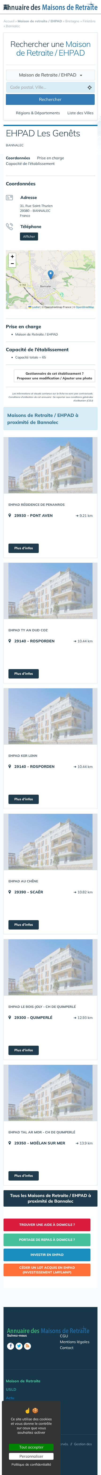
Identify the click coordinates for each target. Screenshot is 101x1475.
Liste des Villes (80, 113)
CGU (64, 1336)
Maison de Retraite (23, 1381)
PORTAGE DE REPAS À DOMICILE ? (47, 1240)
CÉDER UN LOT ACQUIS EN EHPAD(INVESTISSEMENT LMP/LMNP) (47, 1269)
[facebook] (10, 1346)
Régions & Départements (38, 113)
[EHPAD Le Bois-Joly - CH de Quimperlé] (50, 967)
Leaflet (35, 307)
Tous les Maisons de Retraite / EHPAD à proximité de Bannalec (50, 1198)
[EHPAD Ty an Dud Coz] (50, 591)
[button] (51, 275)
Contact (67, 1347)
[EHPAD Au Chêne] (50, 842)
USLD (11, 1389)
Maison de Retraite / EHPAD (49, 75)
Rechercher (50, 99)
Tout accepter (31, 1447)
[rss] (27, 1346)
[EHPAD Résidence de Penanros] (50, 465)
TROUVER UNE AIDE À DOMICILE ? (47, 1225)
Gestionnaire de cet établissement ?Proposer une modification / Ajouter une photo (54, 375)
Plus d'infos (23, 548)
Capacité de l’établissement (30, 163)
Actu (10, 1398)
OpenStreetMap (85, 307)
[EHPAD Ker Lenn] (50, 716)
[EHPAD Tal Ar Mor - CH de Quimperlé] (50, 1093)
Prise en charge (50, 158)
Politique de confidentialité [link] (31, 1464)
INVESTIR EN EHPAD (47, 1255)
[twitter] (19, 1346)
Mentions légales (74, 1341)
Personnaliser (31, 1456)
